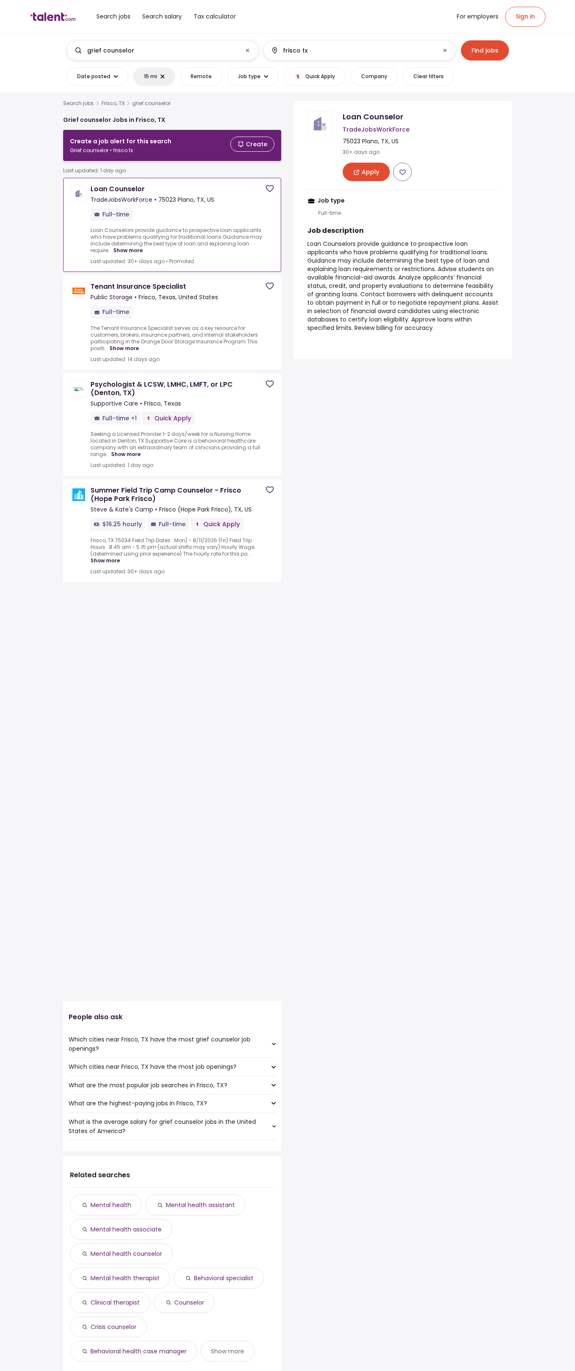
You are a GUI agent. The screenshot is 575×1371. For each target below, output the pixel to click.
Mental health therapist (125, 1278)
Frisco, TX (113, 103)
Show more (128, 250)
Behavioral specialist (223, 1278)
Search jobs (78, 103)
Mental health (111, 1205)
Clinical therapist (115, 1302)
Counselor (189, 1302)
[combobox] (162, 50)
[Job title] (155, 50)
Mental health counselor (126, 1254)
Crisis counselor (113, 1327)
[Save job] (270, 188)
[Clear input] (247, 50)
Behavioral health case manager (138, 1351)
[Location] (352, 50)
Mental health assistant (200, 1205)
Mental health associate (126, 1229)
